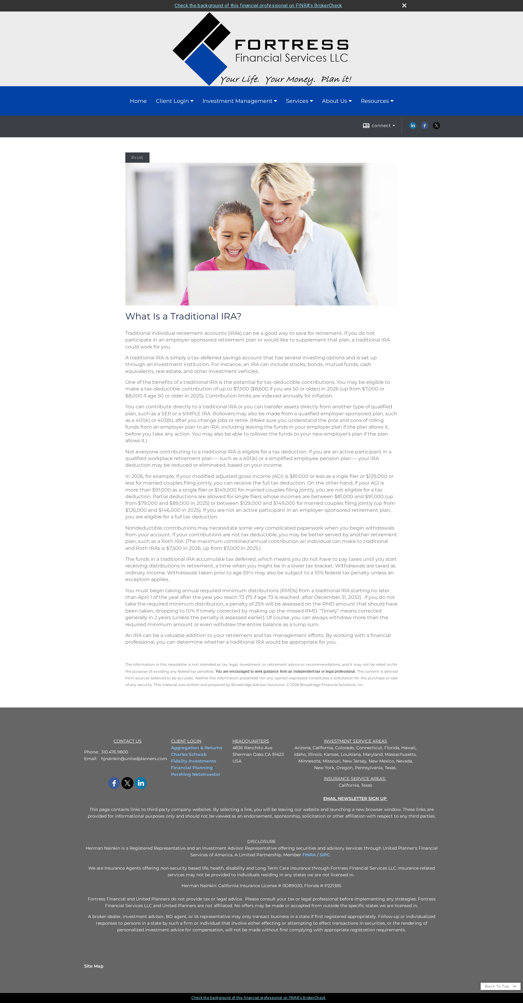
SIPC (325, 855)
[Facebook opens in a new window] (424, 127)
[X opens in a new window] (436, 127)
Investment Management (237, 101)
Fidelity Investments (193, 761)
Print (137, 157)
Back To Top (498, 986)
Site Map (94, 966)
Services (297, 101)
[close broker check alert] (404, 5)
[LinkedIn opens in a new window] (412, 127)
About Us (334, 101)
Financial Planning (192, 767)
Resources (375, 101)
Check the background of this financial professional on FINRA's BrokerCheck (258, 5)
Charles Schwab (189, 754)
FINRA (309, 855)
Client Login (172, 101)
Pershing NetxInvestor (195, 774)
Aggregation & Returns (196, 747)
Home (138, 101)
